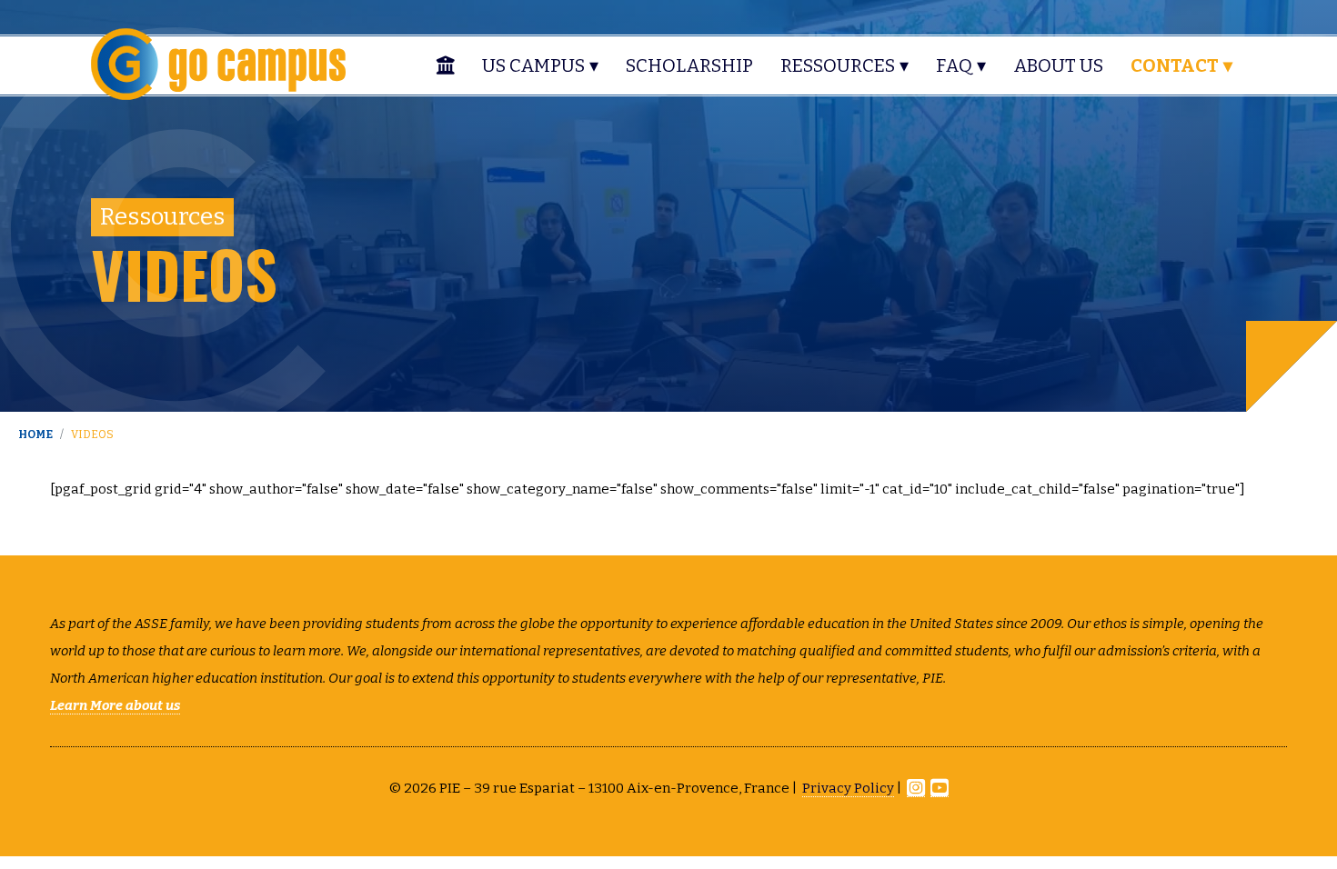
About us (1058, 65)
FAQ (954, 65)
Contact (1175, 65)
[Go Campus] (218, 63)
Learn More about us (115, 705)
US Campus (533, 65)
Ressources (837, 65)
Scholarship (689, 65)
